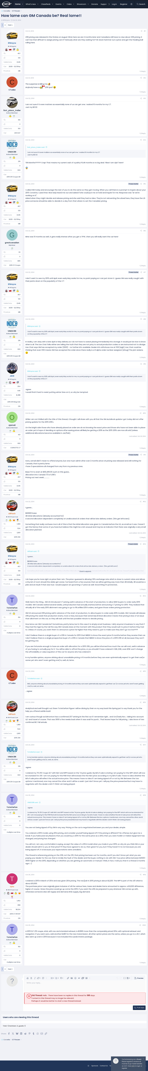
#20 (144, 925)
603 (19, 170)
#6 (144, 231)
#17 (144, 745)
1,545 (18, 62)
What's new (31, 4)
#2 (144, 78)
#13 (144, 544)
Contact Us (104, 1066)
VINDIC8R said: (32, 802)
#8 (144, 319)
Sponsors (94, 1066)
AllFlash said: (32, 551)
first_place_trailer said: (36, 147)
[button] (22, 4)
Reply (143, 71)
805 (19, 261)
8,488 (18, 395)
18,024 (18, 909)
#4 (144, 140)
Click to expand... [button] (85, 571)
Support (104, 4)
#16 (144, 702)
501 (19, 128)
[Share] (141, 31)
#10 (144, 413)
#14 (144, 596)
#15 (144, 671)
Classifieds (45, 4)
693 (19, 443)
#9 (144, 364)
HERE (133, 1066)
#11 (144, 455)
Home (17, 4)
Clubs (69, 4)
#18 (144, 795)
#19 (144, 875)
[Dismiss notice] (143, 1059)
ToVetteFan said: (33, 678)
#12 (144, 501)
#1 (145, 31)
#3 (144, 98)
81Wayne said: (32, 326)
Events (58, 4)
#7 (144, 272)
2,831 (18, 533)
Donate (94, 4)
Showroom (81, 4)
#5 (144, 184)
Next (9, 25)
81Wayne (6, 20)
